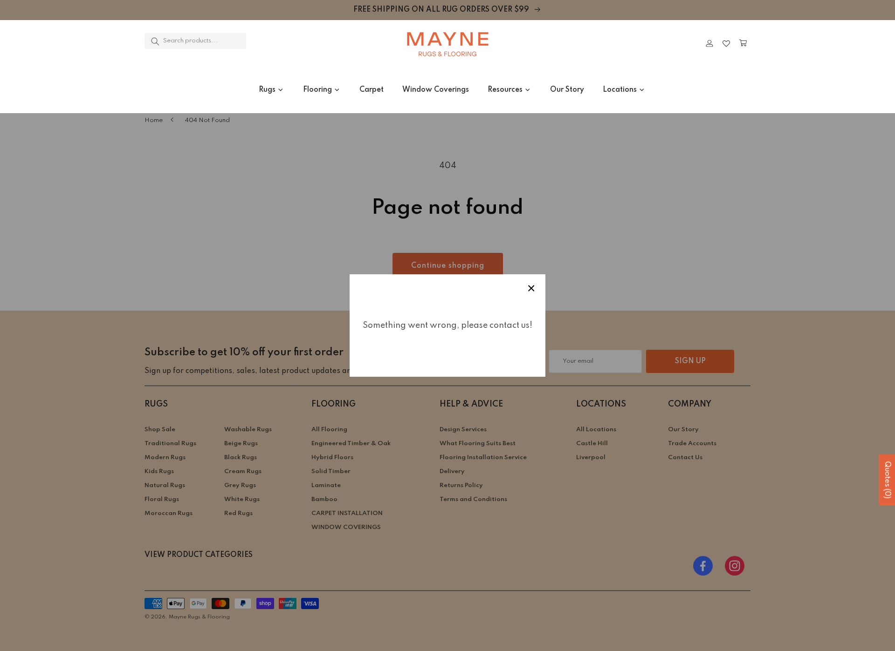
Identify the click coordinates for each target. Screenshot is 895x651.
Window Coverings (435, 90)
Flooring (317, 90)
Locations (620, 90)
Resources (505, 90)
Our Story (567, 90)
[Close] (273, 43)
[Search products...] (155, 41)
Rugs (267, 90)
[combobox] (195, 41)
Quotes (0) (887, 480)
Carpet (371, 90)
